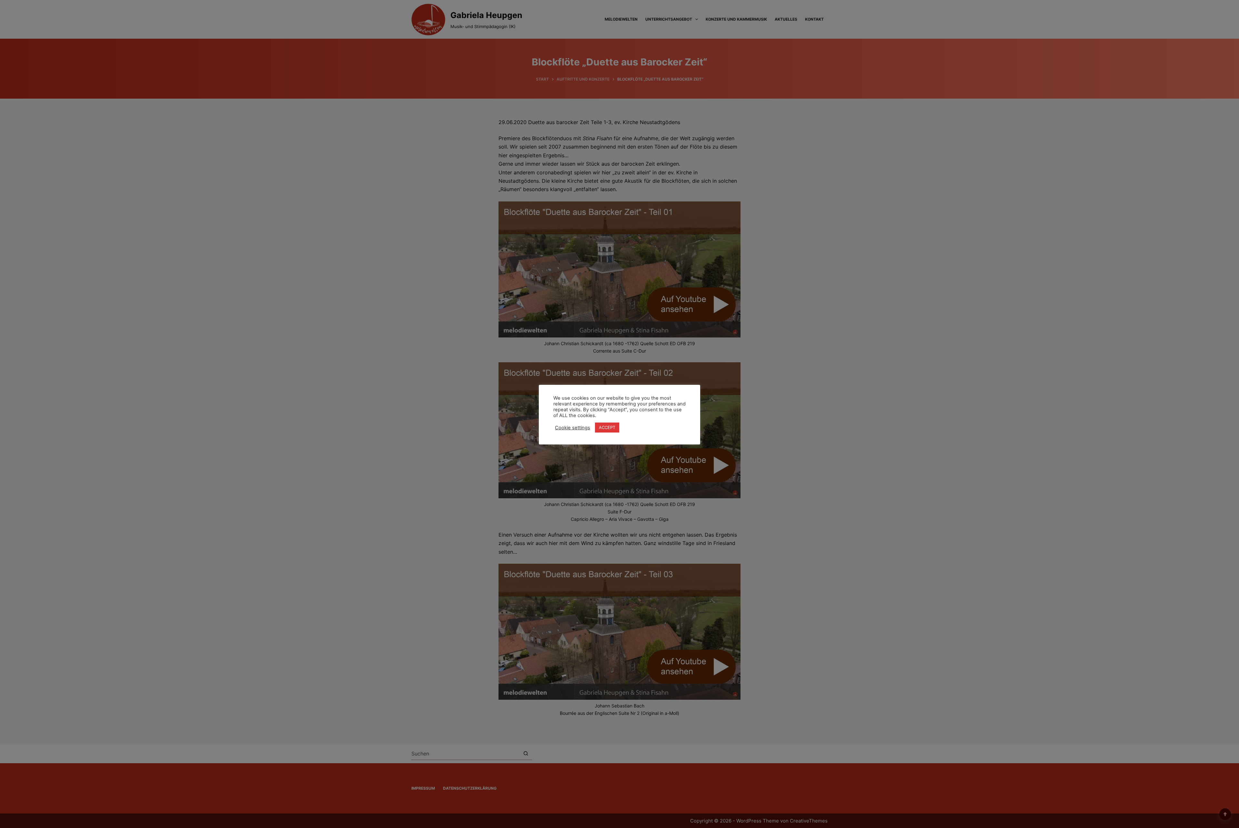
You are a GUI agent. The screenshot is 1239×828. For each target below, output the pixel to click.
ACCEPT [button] (607, 427)
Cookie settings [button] (572, 428)
